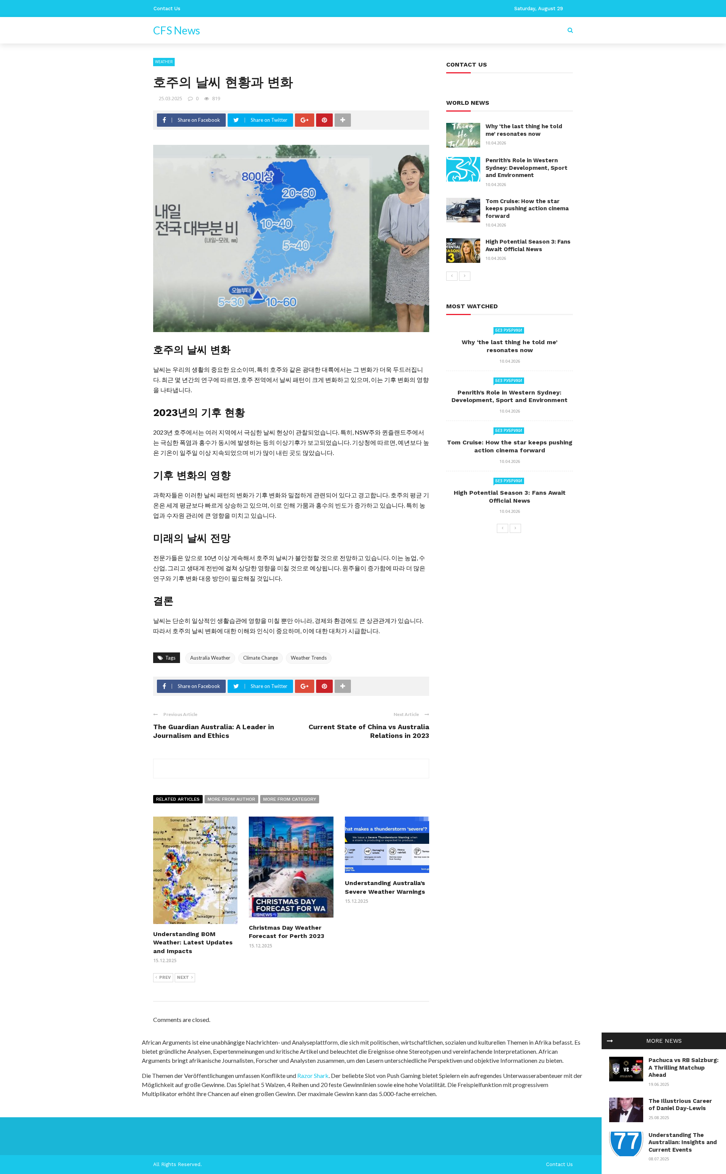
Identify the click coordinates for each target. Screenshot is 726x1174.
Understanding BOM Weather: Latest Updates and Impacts (193, 942)
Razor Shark (313, 1075)
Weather (164, 61)
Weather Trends (309, 658)
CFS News (176, 30)
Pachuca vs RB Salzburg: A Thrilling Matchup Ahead (683, 1067)
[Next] (464, 276)
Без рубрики (508, 330)
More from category (289, 799)
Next (183, 977)
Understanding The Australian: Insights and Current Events (682, 1142)
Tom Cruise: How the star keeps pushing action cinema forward (527, 208)
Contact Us (167, 8)
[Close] (610, 1041)
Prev (165, 977)
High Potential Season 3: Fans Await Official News (528, 245)
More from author (231, 799)
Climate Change (260, 658)
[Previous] (452, 276)
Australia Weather (210, 658)
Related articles (178, 799)
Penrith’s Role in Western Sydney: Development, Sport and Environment (527, 168)
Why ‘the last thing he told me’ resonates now (524, 130)
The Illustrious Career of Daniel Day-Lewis (680, 1105)
